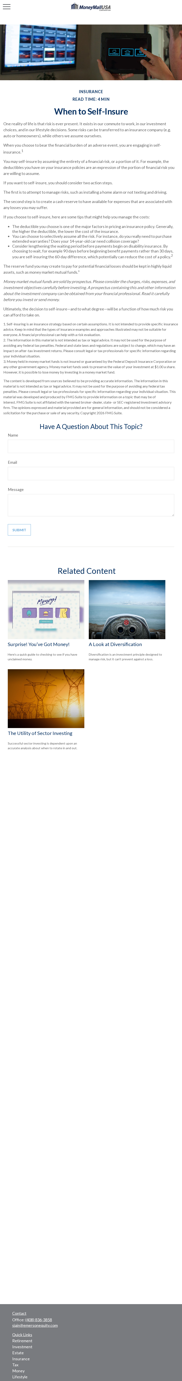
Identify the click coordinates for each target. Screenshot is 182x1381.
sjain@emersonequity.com (35, 1325)
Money (18, 1370)
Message (16, 489)
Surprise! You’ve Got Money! (39, 644)
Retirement (22, 1340)
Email (12, 462)
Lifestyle (20, 1376)
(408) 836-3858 (38, 1319)
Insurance (21, 1358)
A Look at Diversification (115, 644)
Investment (22, 1346)
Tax (15, 1364)
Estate (18, 1352)
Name (13, 435)
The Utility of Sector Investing (40, 733)
